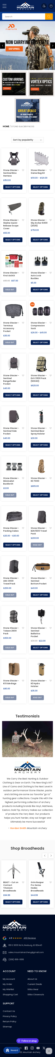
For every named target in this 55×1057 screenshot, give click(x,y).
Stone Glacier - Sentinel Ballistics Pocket (39, 632)
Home (6, 126)
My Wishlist (8, 989)
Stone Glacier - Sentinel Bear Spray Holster (39, 431)
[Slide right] (51, 855)
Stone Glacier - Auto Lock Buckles (39, 275)
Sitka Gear (33, 989)
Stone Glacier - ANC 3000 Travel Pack (11, 581)
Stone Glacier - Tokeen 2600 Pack (11, 631)
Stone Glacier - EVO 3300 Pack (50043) (39, 378)
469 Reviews (30, 938)
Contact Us (9, 1011)
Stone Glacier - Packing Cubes (11, 529)
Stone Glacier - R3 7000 (39, 479)
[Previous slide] (2, 45)
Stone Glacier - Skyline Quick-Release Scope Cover (11, 224)
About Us (32, 978)
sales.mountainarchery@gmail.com (26, 952)
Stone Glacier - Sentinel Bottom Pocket (39, 581)
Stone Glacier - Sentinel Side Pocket (11, 431)
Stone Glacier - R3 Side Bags (11, 682)
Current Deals (35, 984)
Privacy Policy (10, 1016)
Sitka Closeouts (36, 994)
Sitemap (7, 1026)
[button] (4, 6)
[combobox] (27, 16)
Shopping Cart (10, 994)
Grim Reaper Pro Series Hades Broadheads (37, 886)
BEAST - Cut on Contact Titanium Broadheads (10, 886)
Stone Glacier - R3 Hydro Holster (39, 683)
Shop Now (12, 51)
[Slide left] (44, 855)
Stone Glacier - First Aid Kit (11, 274)
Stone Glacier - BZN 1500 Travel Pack (39, 531)
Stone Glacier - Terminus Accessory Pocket (11, 327)
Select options (12, 187)
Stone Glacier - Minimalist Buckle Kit (11, 481)
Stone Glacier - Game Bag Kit (39, 171)
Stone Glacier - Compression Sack (39, 325)
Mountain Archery (31, 1052)
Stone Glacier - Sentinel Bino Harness (11, 173)
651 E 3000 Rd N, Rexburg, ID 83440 (25, 945)
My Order (7, 984)
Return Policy (9, 1021)
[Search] (49, 16)
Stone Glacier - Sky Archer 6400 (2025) (39, 223)
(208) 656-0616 (16, 959)
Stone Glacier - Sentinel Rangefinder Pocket (11, 379)
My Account (9, 978)
